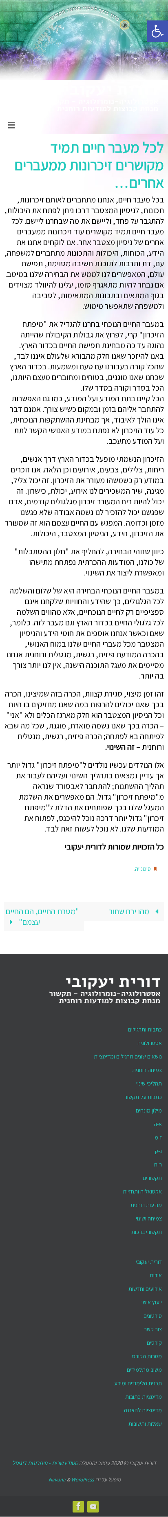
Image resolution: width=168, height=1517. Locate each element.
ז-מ (158, 1135)
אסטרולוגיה (149, 1040)
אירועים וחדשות (145, 1286)
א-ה (158, 1121)
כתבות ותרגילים (145, 1027)
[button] (157, 31)
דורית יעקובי (149, 1259)
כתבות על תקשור (143, 1094)
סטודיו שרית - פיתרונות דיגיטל (45, 1460)
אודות (156, 1273)
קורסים (154, 1340)
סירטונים (153, 1313)
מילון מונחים (149, 1108)
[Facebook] (78, 1504)
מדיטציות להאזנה (143, 1407)
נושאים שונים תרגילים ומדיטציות (128, 1054)
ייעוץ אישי (151, 1299)
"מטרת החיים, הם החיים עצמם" (42, 914)
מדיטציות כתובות (143, 1394)
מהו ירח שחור (130, 908)
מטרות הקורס (147, 1353)
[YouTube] (93, 1504)
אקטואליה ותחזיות (142, 1189)
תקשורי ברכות (146, 1229)
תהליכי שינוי (149, 1081)
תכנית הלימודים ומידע (138, 1380)
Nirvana (57, 1477)
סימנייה (143, 868)
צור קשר (153, 1326)
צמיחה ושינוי (149, 1216)
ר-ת (158, 1162)
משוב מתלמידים (144, 1367)
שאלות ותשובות (145, 1421)
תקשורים (152, 1175)
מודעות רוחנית (146, 1202)
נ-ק (158, 1148)
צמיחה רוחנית (147, 1067)
